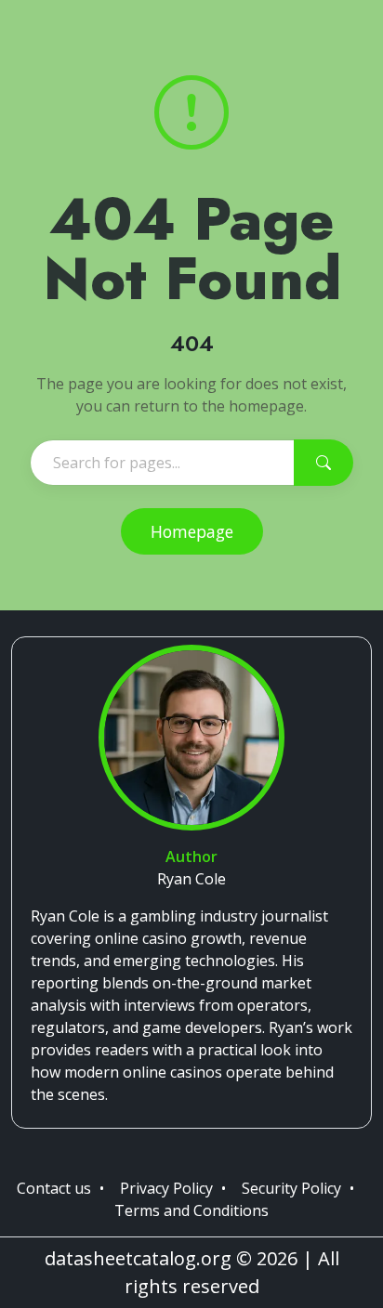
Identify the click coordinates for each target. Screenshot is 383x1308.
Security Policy (291, 1188)
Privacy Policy (166, 1188)
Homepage (192, 531)
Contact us (54, 1188)
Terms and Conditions (191, 1210)
